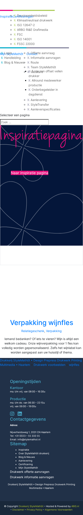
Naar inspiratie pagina (29, 173)
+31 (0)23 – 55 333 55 (27, 435)
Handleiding (12, 57)
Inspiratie (6, 16)
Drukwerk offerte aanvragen (29, 471)
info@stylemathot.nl (28, 439)
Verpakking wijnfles (41, 322)
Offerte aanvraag (43, 53)
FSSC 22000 (26, 44)
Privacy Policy (34, 509)
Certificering (26, 464)
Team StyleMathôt (43, 67)
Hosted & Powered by (62, 506)
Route (35, 62)
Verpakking (54, 331)
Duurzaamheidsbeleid (32, 15)
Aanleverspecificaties (45, 109)
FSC (20, 34)
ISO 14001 (24, 39)
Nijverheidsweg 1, (30, 432)
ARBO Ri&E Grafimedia (32, 29)
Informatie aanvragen (45, 57)
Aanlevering (39, 100)
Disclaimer (18, 509)
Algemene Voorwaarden (59, 509)
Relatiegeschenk (32, 331)
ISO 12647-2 (26, 25)
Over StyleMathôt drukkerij (34, 453)
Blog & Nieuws (14, 62)
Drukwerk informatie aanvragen (32, 477)
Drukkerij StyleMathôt (31, 506)
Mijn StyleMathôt (28, 467)
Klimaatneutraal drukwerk (35, 20)
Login (8, 53)
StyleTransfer (40, 104)
